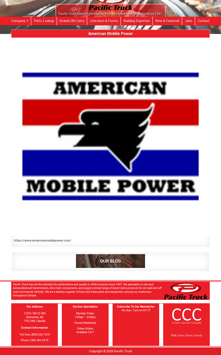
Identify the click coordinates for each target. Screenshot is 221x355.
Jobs (188, 21)
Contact (204, 21)
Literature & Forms (104, 21)
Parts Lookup (44, 21)
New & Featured (167, 21)
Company (18, 21)
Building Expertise (136, 21)
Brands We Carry (72, 21)
